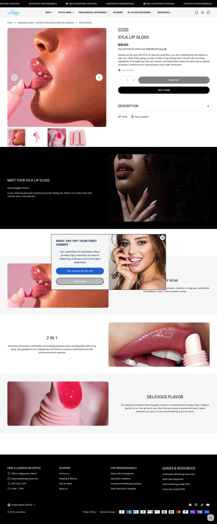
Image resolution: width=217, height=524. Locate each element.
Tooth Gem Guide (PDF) (173, 489)
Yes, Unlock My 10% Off (80, 271)
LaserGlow (20, 512)
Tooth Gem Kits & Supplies (123, 488)
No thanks (80, 281)
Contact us (64, 473)
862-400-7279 (18, 483)
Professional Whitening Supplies (126, 483)
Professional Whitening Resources (178, 474)
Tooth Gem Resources (172, 479)
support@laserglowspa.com (24, 478)
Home (9, 23)
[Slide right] (99, 77)
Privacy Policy (89, 512)
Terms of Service (107, 512)
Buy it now (164, 90)
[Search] (197, 12)
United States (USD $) (22, 504)
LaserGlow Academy (120, 478)
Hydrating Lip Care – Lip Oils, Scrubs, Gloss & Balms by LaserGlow (46, 23)
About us (63, 488)
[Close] (162, 237)
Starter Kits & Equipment (122, 473)
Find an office (65, 483)
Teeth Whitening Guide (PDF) (176, 484)
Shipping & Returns (68, 478)
